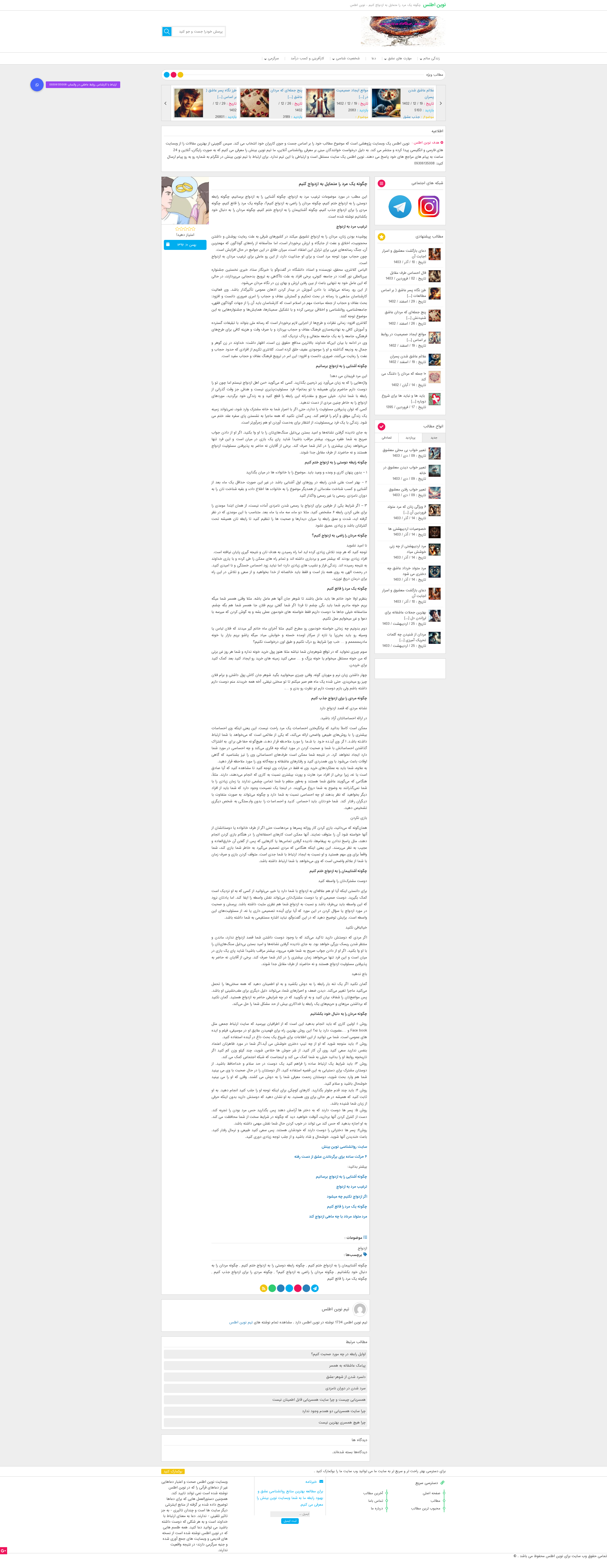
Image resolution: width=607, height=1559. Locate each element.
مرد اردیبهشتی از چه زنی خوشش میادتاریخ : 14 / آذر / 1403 (408, 551)
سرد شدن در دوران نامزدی (346, 1388)
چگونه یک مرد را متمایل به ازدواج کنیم (333, 184)
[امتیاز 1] (177, 229)
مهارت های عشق (400, 58)
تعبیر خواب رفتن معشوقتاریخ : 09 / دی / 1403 (407, 492)
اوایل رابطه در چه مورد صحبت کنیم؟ (338, 1354)
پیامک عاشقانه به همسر (347, 1365)
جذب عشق (346, 117)
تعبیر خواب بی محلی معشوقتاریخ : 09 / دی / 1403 (404, 453)
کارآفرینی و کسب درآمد (307, 58)
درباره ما (377, 1508)
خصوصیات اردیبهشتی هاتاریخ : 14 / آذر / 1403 (407, 531)
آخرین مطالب (373, 1493)
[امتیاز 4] (189, 229)
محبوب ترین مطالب (425, 1508)
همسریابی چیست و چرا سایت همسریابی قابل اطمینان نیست (319, 1400)
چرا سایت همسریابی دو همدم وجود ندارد (334, 1411)
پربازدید (410, 437)
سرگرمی (273, 58)
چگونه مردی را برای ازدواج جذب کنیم (243, 1272)
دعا (374, 58)
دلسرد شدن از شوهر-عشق (346, 1377)
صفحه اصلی (431, 1493)
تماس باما (375, 1500)
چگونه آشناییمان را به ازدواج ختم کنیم (337, 1265)
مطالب (435, 1500)
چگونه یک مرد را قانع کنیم (347, 1279)
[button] (37, 84)
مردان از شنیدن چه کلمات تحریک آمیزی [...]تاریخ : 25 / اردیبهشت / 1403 (404, 640)
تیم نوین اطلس (335, 1309)
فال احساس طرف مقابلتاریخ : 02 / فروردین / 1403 (406, 275)
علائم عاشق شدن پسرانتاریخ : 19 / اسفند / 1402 (407, 359)
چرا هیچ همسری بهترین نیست (342, 1422)
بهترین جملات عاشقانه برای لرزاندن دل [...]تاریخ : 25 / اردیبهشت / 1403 (404, 618)
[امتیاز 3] (185, 229)
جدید (434, 437)
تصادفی (387, 437)
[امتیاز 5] (193, 229)
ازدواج (362, 1248)
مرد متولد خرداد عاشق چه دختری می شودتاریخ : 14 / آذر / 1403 (406, 574)
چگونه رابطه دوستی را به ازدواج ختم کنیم (273, 1265)
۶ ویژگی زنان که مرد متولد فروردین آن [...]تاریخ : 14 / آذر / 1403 (406, 512)
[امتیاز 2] (181, 229)
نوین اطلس (434, 4)
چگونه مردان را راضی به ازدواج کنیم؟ (305, 1272)
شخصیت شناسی (348, 58)
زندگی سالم (431, 58)
